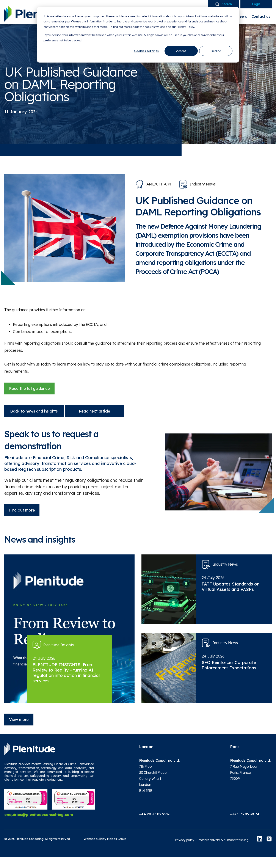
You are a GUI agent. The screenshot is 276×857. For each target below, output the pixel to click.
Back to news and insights (34, 411)
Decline (216, 51)
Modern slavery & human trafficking (223, 840)
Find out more (22, 510)
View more (19, 719)
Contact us (260, 16)
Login (256, 4)
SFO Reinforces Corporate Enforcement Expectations (229, 665)
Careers (240, 16)
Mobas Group (117, 839)
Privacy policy (184, 840)
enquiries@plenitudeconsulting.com (38, 814)
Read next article (94, 411)
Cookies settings (146, 51)
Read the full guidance (29, 388)
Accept (181, 51)
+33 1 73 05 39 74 (244, 814)
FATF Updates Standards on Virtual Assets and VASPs (230, 586)
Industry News (203, 184)
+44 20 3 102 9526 (154, 814)
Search (227, 4)
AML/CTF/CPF (159, 184)
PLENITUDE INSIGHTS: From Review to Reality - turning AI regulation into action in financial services (66, 672)
